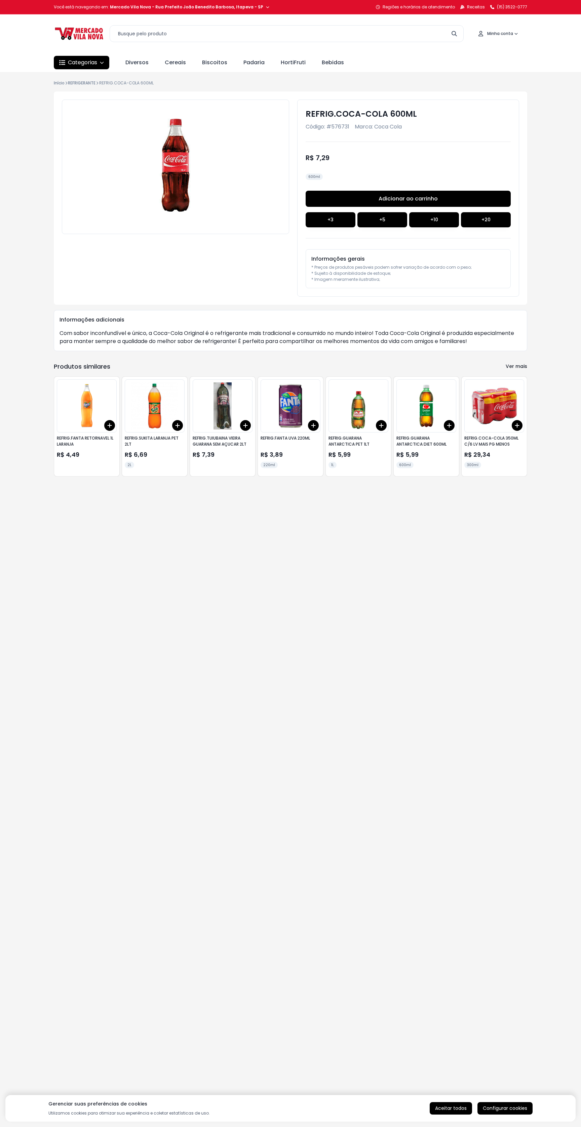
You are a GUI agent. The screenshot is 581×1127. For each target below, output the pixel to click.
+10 (434, 219)
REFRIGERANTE (81, 83)
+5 (382, 219)
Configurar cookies (505, 1108)
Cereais (175, 62)
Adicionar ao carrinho (408, 198)
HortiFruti (293, 62)
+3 (330, 219)
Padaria (254, 62)
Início (59, 83)
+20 (486, 219)
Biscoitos (214, 62)
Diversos (137, 62)
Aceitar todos (451, 1108)
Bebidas (333, 62)
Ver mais (516, 366)
